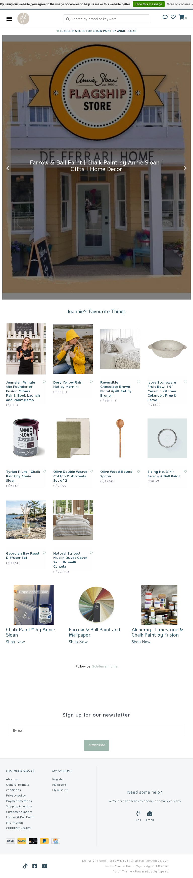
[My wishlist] (173, 17)
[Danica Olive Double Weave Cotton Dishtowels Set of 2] (73, 438)
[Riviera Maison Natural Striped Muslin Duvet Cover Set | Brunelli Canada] (73, 520)
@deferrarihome (104, 666)
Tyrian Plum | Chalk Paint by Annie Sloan (23, 475)
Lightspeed (160, 871)
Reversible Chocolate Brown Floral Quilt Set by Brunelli (115, 389)
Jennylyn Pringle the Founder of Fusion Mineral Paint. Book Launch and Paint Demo (23, 391)
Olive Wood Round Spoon (116, 473)
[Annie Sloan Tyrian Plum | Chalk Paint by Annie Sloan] (26, 438)
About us (12, 779)
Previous (18, 168)
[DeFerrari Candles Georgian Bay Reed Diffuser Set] (26, 520)
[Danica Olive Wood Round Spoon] (120, 438)
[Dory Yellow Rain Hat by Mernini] (73, 349)
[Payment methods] (11, 842)
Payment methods (19, 801)
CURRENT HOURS (18, 828)
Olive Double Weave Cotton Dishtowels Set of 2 (70, 475)
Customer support (19, 812)
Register (58, 779)
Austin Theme (122, 871)
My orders (59, 784)
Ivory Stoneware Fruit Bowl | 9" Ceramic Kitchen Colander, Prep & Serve (162, 391)
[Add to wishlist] (44, 382)
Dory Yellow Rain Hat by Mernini (67, 384)
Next (174, 168)
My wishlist (60, 790)
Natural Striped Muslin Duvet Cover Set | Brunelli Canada (70, 560)
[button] (165, 17)
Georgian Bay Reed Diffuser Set (22, 555)
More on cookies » (180, 4)
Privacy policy (16, 795)
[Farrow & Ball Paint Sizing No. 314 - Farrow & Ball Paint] (167, 438)
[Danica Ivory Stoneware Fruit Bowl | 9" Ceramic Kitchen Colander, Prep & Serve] (167, 349)
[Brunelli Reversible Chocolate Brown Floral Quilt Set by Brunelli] (120, 349)
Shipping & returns (19, 806)
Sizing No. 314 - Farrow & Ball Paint (164, 473)
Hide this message (148, 4)
